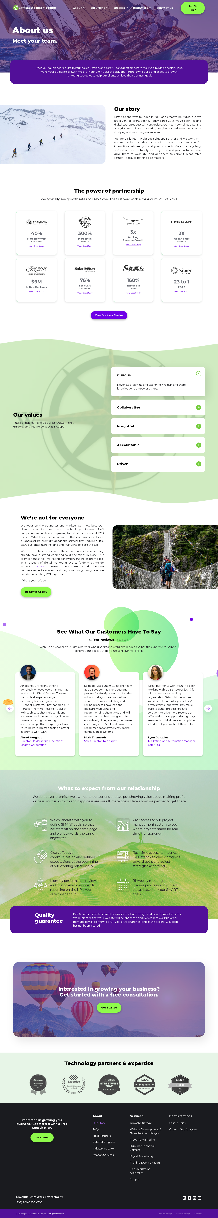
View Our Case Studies (109, 315)
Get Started (109, 1007)
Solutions (97, 8)
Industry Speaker (104, 1148)
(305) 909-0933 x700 (29, 1202)
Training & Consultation (145, 1162)
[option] (45, 708)
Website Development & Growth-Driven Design (145, 1131)
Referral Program (104, 1142)
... (49, 731)
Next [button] (208, 708)
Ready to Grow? (36, 591)
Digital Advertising (141, 1156)
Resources (140, 8)
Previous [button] (10, 708)
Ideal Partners (102, 1135)
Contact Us (164, 8)
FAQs (96, 1129)
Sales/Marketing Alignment (140, 1171)
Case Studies (177, 1123)
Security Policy (183, 1213)
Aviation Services (103, 1155)
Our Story (99, 1123)
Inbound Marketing (142, 1139)
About (77, 8)
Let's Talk (193, 7)
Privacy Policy (165, 1213)
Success (119, 8)
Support (135, 1179)
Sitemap (198, 1213)
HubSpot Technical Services (142, 1148)
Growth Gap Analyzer (183, 1129)
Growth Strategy (140, 1123)
